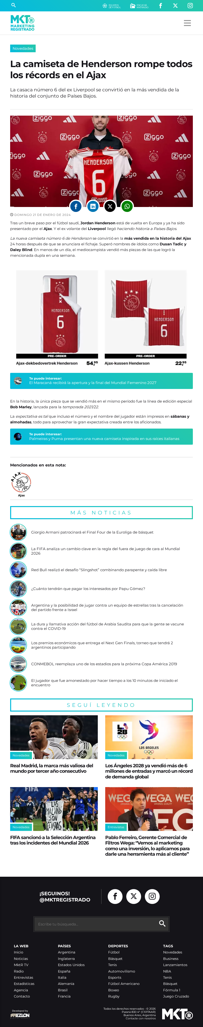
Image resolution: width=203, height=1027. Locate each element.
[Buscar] (13, 5)
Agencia (21, 990)
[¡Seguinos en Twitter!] (175, 6)
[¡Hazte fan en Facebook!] (160, 6)
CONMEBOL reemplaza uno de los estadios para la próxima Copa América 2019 (104, 664)
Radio (19, 971)
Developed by (19, 1013)
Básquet (115, 959)
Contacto (22, 996)
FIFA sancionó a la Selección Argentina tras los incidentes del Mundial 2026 (53, 840)
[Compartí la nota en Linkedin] (93, 206)
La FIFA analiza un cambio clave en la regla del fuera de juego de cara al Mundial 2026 (105, 551)
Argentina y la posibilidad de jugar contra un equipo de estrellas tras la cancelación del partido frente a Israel (107, 607)
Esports (114, 977)
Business (170, 959)
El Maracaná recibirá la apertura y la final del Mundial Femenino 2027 (92, 382)
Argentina (66, 952)
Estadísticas (24, 984)
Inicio (18, 952)
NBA (167, 971)
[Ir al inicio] (22, 23)
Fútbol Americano (124, 984)
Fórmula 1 (171, 990)
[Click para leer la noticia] (18, 532)
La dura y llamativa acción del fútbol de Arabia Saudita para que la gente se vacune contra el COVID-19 (107, 626)
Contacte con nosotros (141, 1018)
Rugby (114, 996)
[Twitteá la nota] (110, 206)
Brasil (63, 990)
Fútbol (114, 952)
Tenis (112, 965)
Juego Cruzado (176, 996)
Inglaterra (66, 959)
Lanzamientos (175, 965)
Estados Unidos (71, 965)
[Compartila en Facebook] (76, 206)
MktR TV (21, 965)
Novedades (23, 48)
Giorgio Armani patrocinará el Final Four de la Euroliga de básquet (92, 532)
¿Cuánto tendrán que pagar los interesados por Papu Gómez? (88, 589)
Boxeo (113, 990)
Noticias (21, 959)
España (64, 971)
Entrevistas (23, 977)
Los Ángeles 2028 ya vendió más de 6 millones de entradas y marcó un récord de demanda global (149, 771)
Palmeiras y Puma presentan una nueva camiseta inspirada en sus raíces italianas (104, 438)
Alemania (66, 984)
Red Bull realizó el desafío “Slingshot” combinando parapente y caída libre (99, 570)
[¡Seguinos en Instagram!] (190, 6)
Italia (62, 977)
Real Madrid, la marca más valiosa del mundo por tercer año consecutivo (51, 768)
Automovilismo (121, 971)
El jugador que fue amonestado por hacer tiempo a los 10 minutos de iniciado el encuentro (104, 682)
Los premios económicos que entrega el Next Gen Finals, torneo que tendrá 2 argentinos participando (102, 645)
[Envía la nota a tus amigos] (127, 206)
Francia (64, 996)
